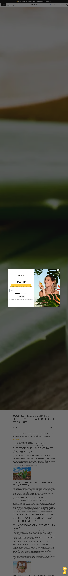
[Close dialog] (58, 270)
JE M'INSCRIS (21, 296)
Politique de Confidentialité (22, 300)
